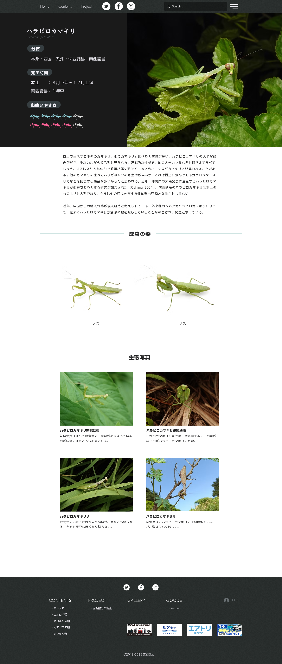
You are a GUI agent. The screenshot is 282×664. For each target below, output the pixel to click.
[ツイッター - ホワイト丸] (106, 6)
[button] (234, 6)
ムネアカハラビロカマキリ (185, 206)
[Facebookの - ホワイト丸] (119, 6)
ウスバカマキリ (170, 168)
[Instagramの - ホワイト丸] (131, 6)
